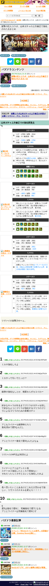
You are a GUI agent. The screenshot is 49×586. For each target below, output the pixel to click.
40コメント (32, 528)
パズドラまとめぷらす (15, 2)
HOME (24, 101)
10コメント (31, 74)
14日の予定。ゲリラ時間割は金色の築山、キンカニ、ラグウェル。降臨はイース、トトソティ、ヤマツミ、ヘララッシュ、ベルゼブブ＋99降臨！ (24, 107)
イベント (4, 540)
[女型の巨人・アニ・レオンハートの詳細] (6, 207)
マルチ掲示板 (40, 11)
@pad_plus (24, 584)
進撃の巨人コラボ (18, 55)
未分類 (19, 20)
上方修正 (4, 559)
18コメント (32, 565)
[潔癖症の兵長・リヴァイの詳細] (6, 294)
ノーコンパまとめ (24, 11)
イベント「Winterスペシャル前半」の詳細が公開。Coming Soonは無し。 (29, 532)
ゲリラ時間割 (8, 11)
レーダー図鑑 (40, 6)
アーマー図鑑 (24, 6)
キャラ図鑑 (8, 6)
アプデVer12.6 (6, 577)
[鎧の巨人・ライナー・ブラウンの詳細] (6, 153)
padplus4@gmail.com (40, 584)
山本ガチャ (5, 55)
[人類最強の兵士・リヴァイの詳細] (6, 253)
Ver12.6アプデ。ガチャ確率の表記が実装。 (29, 567)
